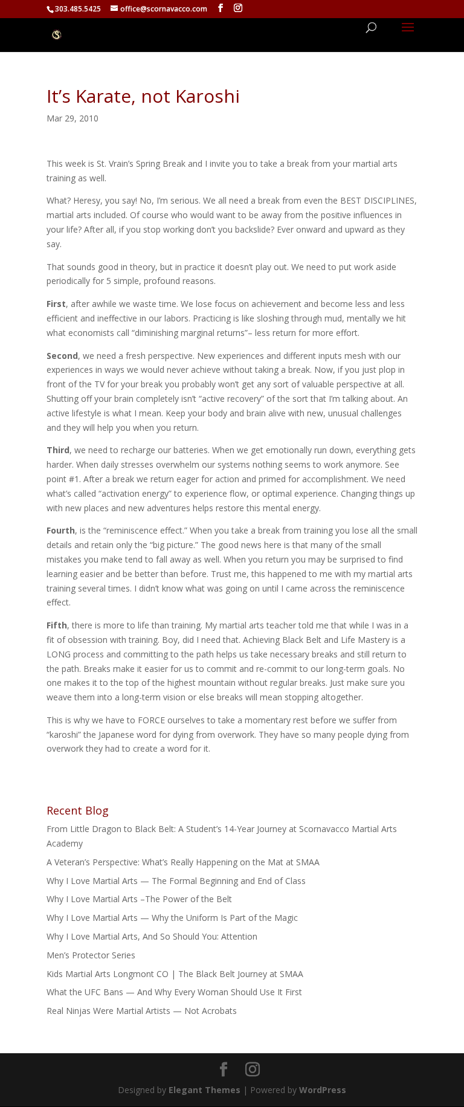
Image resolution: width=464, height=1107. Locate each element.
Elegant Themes (204, 1090)
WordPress (322, 1090)
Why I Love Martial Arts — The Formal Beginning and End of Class (176, 880)
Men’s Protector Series (91, 955)
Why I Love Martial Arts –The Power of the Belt (139, 899)
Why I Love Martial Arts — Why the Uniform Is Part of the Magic (172, 917)
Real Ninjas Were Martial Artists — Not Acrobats (142, 1010)
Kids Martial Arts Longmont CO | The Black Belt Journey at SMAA (175, 974)
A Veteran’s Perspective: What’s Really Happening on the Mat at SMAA (183, 862)
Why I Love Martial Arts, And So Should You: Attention (152, 936)
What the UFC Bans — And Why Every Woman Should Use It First (174, 992)
